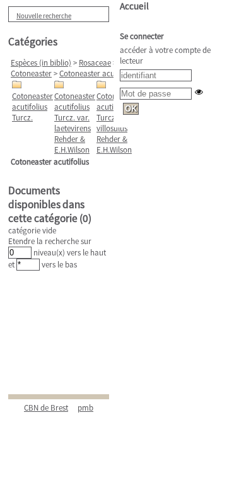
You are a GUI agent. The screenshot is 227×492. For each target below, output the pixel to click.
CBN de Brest (46, 407)
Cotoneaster (31, 73)
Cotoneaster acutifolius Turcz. (32, 107)
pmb (85, 407)
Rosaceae (95, 62)
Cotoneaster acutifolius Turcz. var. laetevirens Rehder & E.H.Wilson (74, 123)
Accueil (134, 6)
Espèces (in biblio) (41, 62)
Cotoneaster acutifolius (98, 73)
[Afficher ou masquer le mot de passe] (199, 92)
